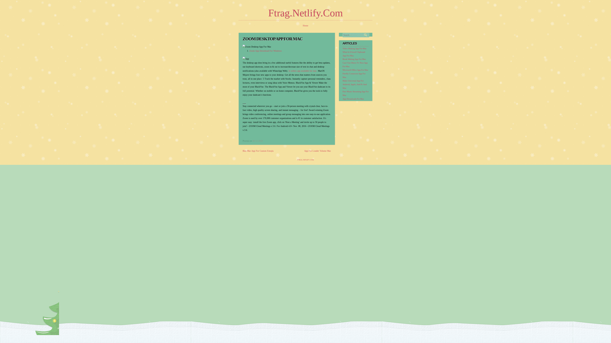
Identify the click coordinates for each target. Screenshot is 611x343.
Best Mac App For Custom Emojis (258, 151)
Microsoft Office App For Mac (355, 70)
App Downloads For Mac (353, 99)
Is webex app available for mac (303, 71)
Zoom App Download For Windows (265, 51)
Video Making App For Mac (355, 48)
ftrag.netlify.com (305, 13)
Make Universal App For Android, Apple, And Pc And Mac (355, 84)
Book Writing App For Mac (354, 59)
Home (305, 25)
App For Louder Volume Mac (317, 151)
